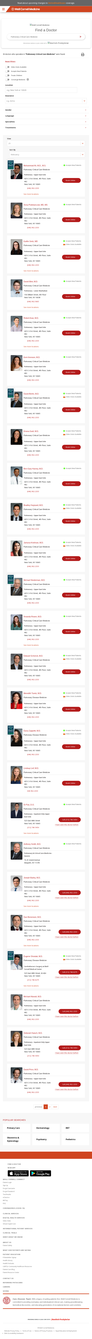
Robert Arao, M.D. (31, 318)
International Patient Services (17, 1229)
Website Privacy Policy (11, 1331)
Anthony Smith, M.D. (32, 844)
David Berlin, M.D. (31, 394)
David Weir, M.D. (31, 282)
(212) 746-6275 (33, 980)
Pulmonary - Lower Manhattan (35, 291)
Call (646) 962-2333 (69, 892)
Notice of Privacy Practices (43, 1331)
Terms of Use (27, 1331)
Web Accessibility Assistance (14, 1333)
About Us (7, 1242)
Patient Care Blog (9, 1269)
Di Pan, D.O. (29, 805)
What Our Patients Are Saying (17, 1250)
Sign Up (5, 1185)
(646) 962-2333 (33, 188)
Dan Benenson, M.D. (32, 917)
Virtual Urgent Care (9, 1224)
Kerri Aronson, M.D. (32, 357)
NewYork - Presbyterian (47, 1319)
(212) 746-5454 (33, 827)
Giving (6, 1291)
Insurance (9, 96)
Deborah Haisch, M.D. (33, 1033)
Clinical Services (11, 1214)
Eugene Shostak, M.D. (33, 956)
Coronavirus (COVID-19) (14, 1208)
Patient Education (11, 1254)
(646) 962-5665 (33, 301)
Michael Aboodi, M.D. (33, 997)
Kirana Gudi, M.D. (31, 431)
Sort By (12, 150)
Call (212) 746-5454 (69, 819)
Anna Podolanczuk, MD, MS (36, 205)
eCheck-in (6, 1197)
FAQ (4, 1203)
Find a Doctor (46, 30)
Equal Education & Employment (66, 1331)
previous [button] (38, 1107)
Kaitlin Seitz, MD (31, 241)
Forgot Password (8, 1191)
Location (9, 85)
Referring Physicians (13, 1283)
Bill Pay (5, 1200)
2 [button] (49, 1107)
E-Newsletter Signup (9, 1257)
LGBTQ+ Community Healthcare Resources (17, 1266)
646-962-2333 (32, 791)
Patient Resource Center (11, 1272)
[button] (47, 110)
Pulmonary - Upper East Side (35, 175)
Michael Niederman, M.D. (34, 580)
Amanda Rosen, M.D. (33, 617)
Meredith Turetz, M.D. (33, 693)
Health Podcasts (8, 1263)
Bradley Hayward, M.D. (33, 505)
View (9, 138)
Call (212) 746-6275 (69, 972)
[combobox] (44, 37)
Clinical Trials (10, 1233)
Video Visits (7, 1221)
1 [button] (45, 1107)
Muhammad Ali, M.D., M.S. (35, 166)
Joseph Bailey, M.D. (32, 878)
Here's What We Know (13, 1237)
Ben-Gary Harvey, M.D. (33, 469)
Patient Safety (7, 1245)
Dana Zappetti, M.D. (32, 731)
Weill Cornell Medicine (46, 1314)
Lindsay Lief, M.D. (31, 768)
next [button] (55, 1107)
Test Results (7, 1194)
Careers (6, 1287)
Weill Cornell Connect (14, 1179)
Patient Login (7, 1182)
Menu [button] (3, 9)
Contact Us (8, 1278)
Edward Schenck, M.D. (33, 656)
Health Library (7, 1260)
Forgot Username (9, 1188)
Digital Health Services (14, 1218)
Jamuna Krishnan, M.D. (33, 543)
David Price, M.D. (31, 1070)
